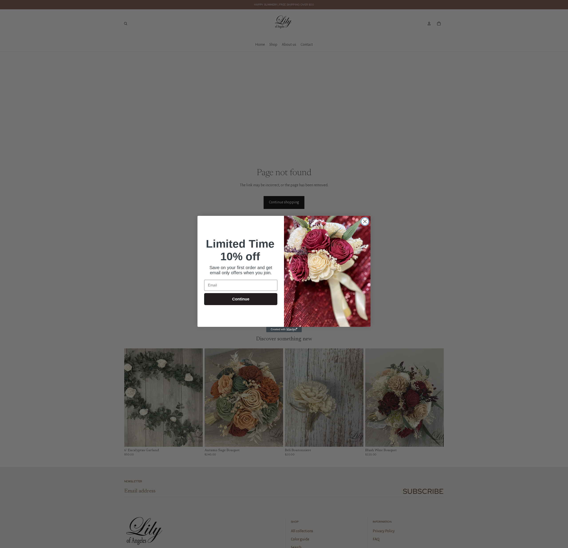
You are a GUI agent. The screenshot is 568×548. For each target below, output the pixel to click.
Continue (240, 299)
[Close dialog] (365, 221)
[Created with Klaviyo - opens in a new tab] (284, 329)
